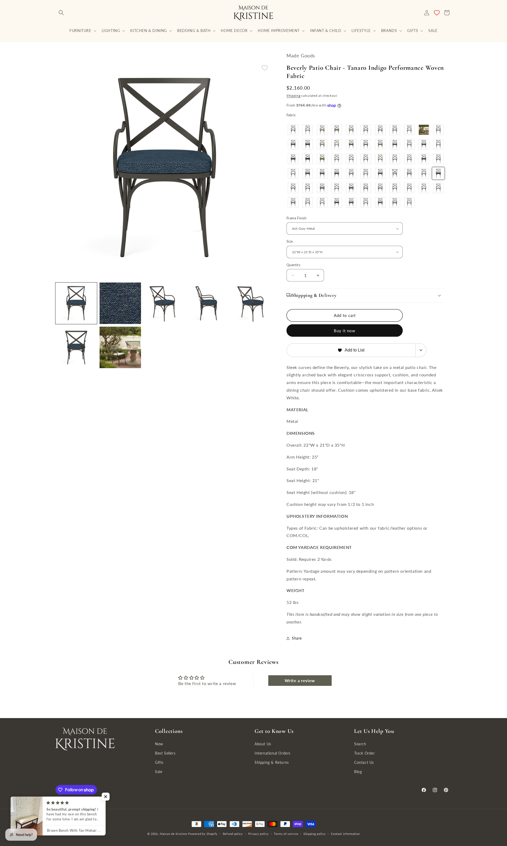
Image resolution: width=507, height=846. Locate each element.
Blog (358, 772)
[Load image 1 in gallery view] (76, 303)
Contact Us (364, 762)
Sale (158, 772)
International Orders (272, 753)
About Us (263, 744)
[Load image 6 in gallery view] (76, 347)
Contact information (345, 833)
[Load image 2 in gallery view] (120, 303)
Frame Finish (297, 218)
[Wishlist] (437, 13)
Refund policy (233, 833)
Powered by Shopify (203, 833)
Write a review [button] (300, 680)
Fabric (291, 115)
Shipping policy (314, 833)
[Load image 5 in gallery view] (252, 303)
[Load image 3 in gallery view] (164, 303)
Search (360, 744)
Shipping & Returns (272, 762)
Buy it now (344, 330)
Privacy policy (258, 833)
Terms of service (286, 833)
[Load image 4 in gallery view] (208, 303)
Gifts (159, 762)
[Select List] (421, 350)
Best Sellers (165, 753)
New (159, 744)
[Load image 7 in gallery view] (120, 347)
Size (290, 241)
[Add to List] (264, 67)
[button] (61, 13)
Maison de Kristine (174, 833)
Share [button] (297, 638)
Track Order (364, 753)
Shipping (294, 96)
